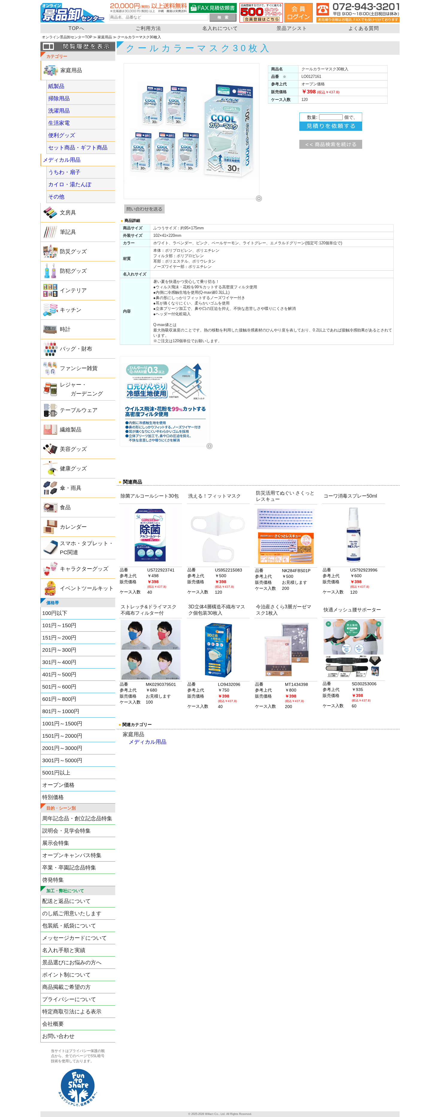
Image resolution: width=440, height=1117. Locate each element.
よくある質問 (363, 28)
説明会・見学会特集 (66, 831)
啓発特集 (53, 880)
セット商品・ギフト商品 (77, 148)
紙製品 (56, 86)
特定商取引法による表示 (71, 1012)
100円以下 (54, 613)
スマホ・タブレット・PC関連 (87, 547)
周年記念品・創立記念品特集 (77, 819)
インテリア (73, 290)
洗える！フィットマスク (214, 495)
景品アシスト (292, 28)
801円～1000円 (60, 711)
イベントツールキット (87, 588)
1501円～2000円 (62, 736)
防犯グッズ (73, 271)
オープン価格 (58, 785)
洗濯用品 (59, 111)
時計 (65, 329)
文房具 (68, 213)
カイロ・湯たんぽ (69, 184)
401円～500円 (59, 675)
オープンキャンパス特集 (71, 855)
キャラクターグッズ (84, 569)
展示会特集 (55, 843)
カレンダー (73, 527)
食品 (65, 507)
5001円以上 (56, 773)
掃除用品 (59, 98)
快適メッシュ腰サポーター (352, 609)
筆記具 (68, 232)
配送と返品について (66, 901)
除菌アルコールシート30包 (150, 495)
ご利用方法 (148, 28)
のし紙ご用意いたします (71, 913)
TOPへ (76, 28)
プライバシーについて (69, 999)
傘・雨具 (70, 488)
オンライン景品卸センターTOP (67, 37)
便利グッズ (61, 135)
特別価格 (53, 797)
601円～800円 (59, 699)
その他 (56, 197)
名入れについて (220, 28)
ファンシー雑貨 (79, 368)
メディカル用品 (62, 160)
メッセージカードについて (74, 938)
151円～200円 (59, 638)
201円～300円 (59, 650)
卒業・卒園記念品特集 (69, 868)
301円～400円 (59, 662)
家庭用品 (105, 37)
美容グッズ (73, 449)
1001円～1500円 (62, 724)
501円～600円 (59, 687)
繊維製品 (70, 430)
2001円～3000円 (62, 748)
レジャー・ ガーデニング (81, 389)
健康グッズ (73, 469)
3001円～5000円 (62, 760)
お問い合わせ (58, 1036)
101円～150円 (59, 625)
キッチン (70, 310)
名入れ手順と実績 (63, 950)
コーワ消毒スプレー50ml (350, 495)
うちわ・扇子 (64, 172)
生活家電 (59, 123)
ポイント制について (66, 975)
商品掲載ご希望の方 (66, 987)
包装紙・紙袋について (69, 926)
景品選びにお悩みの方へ (71, 963)
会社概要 (53, 1024)
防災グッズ (73, 251)
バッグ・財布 (76, 349)
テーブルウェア (79, 410)
